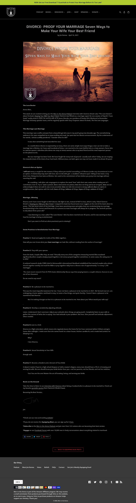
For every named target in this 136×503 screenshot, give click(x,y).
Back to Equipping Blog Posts (69, 450)
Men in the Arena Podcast (62, 114)
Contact (61, 467)
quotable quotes (37, 388)
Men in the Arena (43, 426)
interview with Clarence (53, 386)
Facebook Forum (41, 430)
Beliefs (46, 467)
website (50, 418)
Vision (39, 467)
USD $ (18, 482)
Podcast (52, 426)
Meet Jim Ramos (28, 467)
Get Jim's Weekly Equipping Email (79, 467)
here (71, 422)
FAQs (54, 467)
